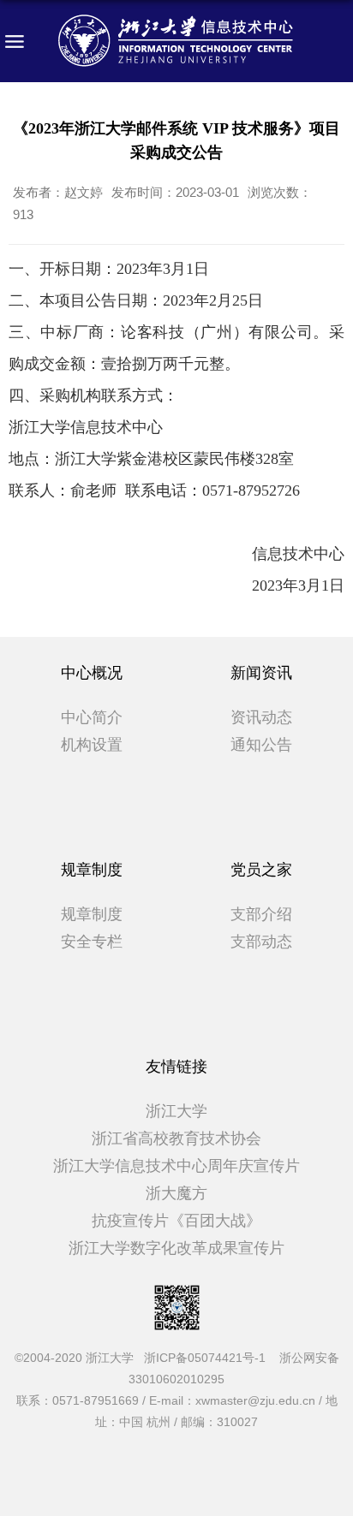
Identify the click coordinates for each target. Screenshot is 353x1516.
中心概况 (92, 672)
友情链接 (176, 1066)
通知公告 (261, 744)
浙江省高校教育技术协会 (176, 1138)
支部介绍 (261, 914)
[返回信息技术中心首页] (176, 41)
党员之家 (261, 869)
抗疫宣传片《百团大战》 (176, 1220)
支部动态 (261, 941)
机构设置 (92, 744)
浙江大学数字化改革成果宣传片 (176, 1248)
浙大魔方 (176, 1193)
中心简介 (92, 717)
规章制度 (92, 869)
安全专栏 (92, 941)
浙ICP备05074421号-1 (210, 1357)
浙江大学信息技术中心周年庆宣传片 (176, 1165)
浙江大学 (176, 1111)
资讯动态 (261, 717)
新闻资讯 (261, 672)
